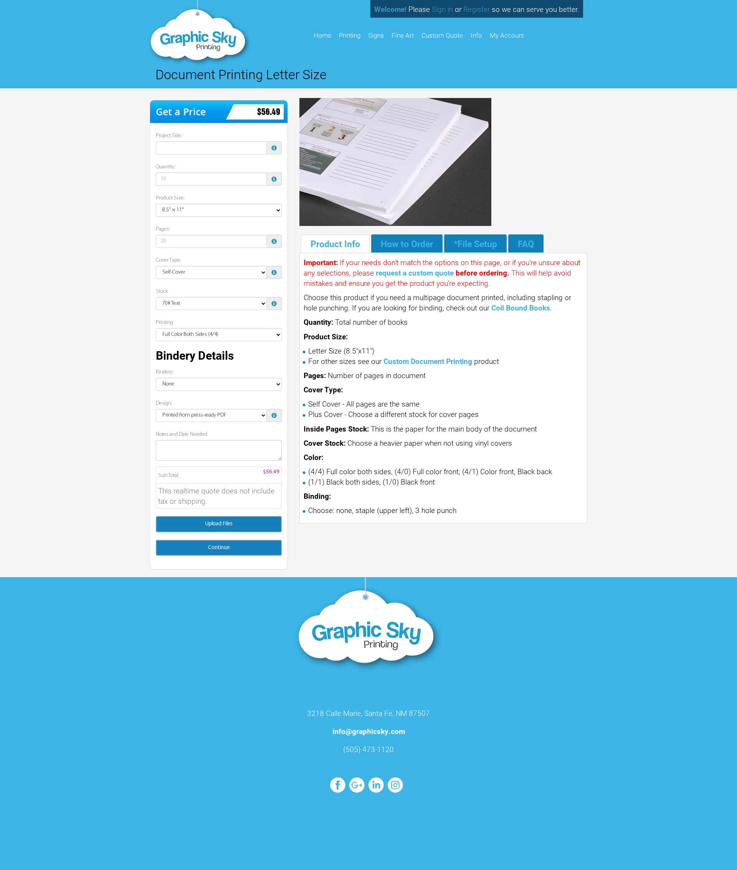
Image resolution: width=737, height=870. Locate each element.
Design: (164, 403)
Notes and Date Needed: (182, 434)
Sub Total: (168, 475)
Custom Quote (442, 35)
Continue (219, 548)
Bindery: (165, 372)
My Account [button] (507, 35)
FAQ (526, 243)
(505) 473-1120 (368, 749)
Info (476, 35)
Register (476, 9)
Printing (349, 35)
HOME (322, 35)
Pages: (163, 229)
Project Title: (169, 136)
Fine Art (403, 35)
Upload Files (219, 524)
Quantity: (166, 167)
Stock (162, 291)
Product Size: (170, 198)
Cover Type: (168, 260)
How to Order (407, 243)
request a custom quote (415, 272)
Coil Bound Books (520, 307)
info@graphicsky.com (368, 731)
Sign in (442, 9)
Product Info (335, 243)
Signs (376, 35)
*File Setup (475, 243)
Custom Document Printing (427, 361)
